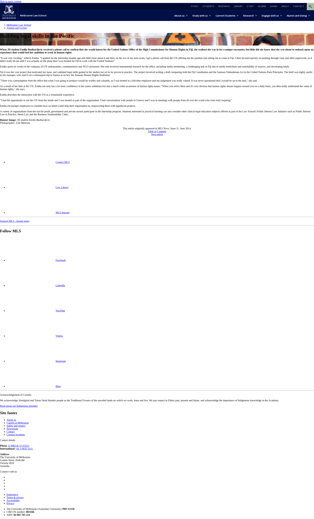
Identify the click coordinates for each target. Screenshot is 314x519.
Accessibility (13, 500)
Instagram (61, 361)
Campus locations (16, 434)
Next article (157, 134)
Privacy (10, 503)
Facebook (61, 260)
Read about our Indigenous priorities (19, 406)
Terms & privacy (15, 497)
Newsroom (12, 428)
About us (11, 419)
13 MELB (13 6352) (18, 445)
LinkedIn (60, 285)
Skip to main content (10, 1)
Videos (59, 335)
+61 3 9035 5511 (24, 448)
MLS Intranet (63, 212)
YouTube (60, 310)
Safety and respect (16, 425)
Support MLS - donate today (15, 221)
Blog (58, 386)
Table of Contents (157, 131)
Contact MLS (63, 162)
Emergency (12, 494)
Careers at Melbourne (18, 422)
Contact (11, 431)
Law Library (62, 187)
